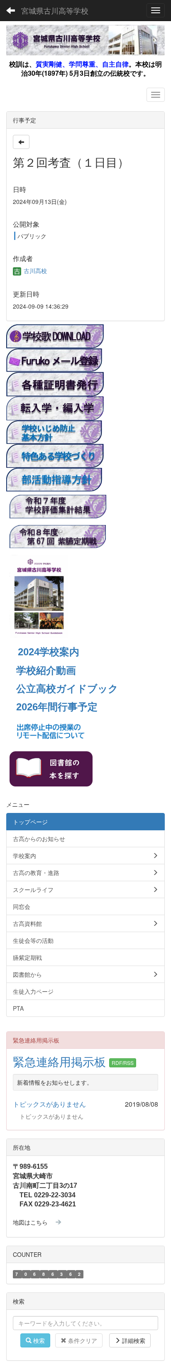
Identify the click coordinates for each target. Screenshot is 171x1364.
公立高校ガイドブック (67, 688)
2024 (28, 651)
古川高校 (34, 270)
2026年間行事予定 (57, 706)
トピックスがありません (49, 1104)
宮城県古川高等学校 (54, 10)
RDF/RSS (123, 1062)
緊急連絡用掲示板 (61, 1061)
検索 (38, 1340)
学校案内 (59, 651)
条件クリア (81, 1340)
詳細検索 (132, 1340)
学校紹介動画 (46, 670)
